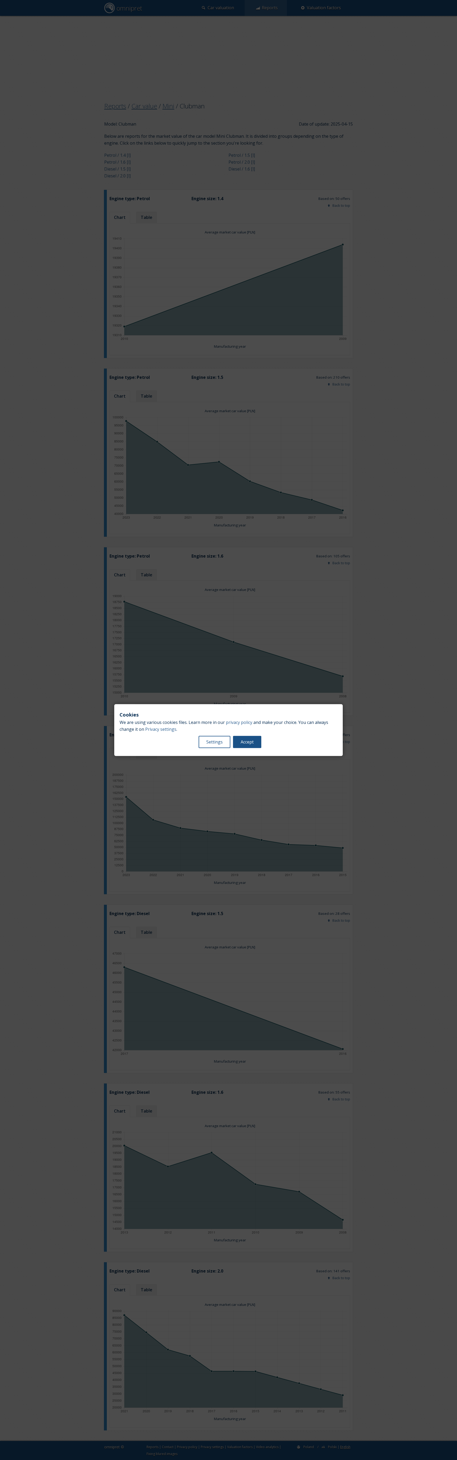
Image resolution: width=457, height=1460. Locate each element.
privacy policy (239, 722)
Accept (247, 742)
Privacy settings (160, 729)
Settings (214, 742)
